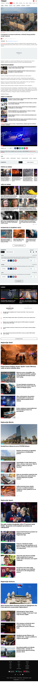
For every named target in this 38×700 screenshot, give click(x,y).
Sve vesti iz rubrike (19, 245)
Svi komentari (19, 281)
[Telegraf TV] (23, 674)
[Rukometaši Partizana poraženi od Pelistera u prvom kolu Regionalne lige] (8, 536)
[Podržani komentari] (33, 252)
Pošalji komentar (30, 162)
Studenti (18, 158)
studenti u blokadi (25, 158)
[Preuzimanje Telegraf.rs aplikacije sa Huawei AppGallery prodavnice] (26, 671)
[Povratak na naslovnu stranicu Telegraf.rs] (3, 1)
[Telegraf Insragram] (20, 674)
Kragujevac (3, 158)
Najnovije (7, 342)
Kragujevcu (4, 43)
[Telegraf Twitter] (18, 674)
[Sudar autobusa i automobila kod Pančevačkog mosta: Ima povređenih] (8, 413)
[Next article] (37, 350)
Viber (34, 151)
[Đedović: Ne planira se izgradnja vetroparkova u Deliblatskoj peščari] (8, 455)
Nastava (34, 158)
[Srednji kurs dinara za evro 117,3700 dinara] (19, 434)
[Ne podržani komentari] (36, 252)
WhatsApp (31, 151)
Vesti (1, 32)
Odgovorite (4, 260)
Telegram (2, 152)
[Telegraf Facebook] (15, 674)
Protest (8, 158)
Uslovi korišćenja (31, 154)
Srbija (4, 32)
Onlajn (30, 158)
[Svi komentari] (31, 252)
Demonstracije (13, 158)
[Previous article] (0, 350)
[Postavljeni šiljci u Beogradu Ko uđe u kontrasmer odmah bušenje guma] (10, 294)
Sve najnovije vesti (19, 338)
